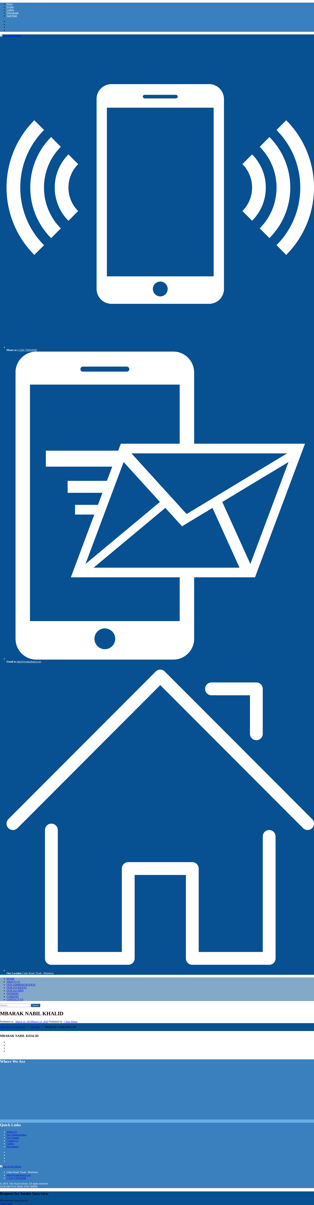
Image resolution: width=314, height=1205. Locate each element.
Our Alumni (15, 990)
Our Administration (21, 984)
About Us (13, 981)
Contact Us (15, 999)
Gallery (10, 10)
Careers (13, 996)
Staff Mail (12, 15)
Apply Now (6, 1203)
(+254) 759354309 (27, 350)
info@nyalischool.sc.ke (29, 661)
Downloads (12, 12)
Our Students (17, 987)
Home (10, 978)
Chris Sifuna (70, 1021)
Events (10, 7)
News (10, 4)
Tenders (13, 993)
